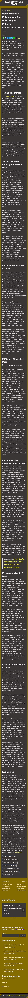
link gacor (4, 982)
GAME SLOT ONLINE (6, 10)
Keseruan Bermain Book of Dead (11, 868)
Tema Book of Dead (8, 874)
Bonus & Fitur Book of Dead (9, 856)
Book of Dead (10, 96)
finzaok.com (18, 852)
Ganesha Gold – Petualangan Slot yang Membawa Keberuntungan (21, 886)
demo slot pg (5, 986)
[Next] (23, 910)
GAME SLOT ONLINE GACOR (10, 862)
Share (19, 38)
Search (4, 933)
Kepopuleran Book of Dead (9, 865)
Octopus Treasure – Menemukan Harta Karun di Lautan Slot (7, 886)
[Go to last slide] (4, 910)
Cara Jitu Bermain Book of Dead (10, 859)
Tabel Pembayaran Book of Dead (11, 871)
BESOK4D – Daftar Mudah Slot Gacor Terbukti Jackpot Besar (13, 908)
